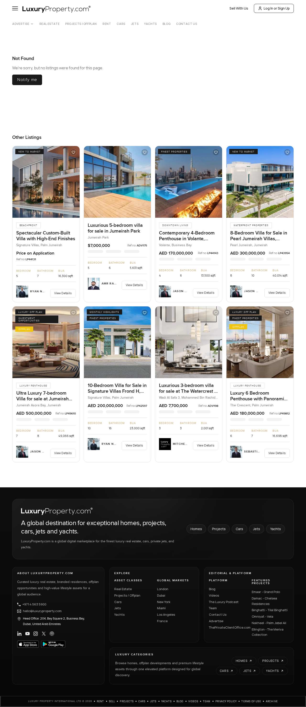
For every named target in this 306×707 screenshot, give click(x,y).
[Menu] (15, 8)
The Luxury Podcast (224, 602)
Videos (214, 595)
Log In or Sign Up (277, 8)
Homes (196, 529)
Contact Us (186, 24)
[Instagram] (35, 633)
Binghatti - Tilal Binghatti (270, 610)
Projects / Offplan (127, 595)
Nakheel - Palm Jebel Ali (269, 623)
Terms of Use (251, 701)
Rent (107, 24)
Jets (134, 24)
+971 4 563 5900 (34, 604)
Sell (112, 701)
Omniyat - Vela (262, 616)
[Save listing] (73, 152)
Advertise (20, 24)
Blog (166, 24)
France (162, 621)
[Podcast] (52, 633)
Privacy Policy (226, 701)
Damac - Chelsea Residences (264, 601)
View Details (62, 293)
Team (213, 608)
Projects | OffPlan (81, 24)
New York (163, 602)
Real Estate (49, 24)
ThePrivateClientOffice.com (227, 627)
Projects (219, 529)
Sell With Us (239, 8)
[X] (44, 633)
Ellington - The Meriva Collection (268, 632)
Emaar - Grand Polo (266, 592)
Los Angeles (166, 614)
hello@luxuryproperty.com (42, 611)
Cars (121, 24)
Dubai (161, 595)
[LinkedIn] (19, 633)
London (162, 589)
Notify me (27, 79)
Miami (161, 608)
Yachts (150, 24)
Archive (272, 701)
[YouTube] (27, 633)
